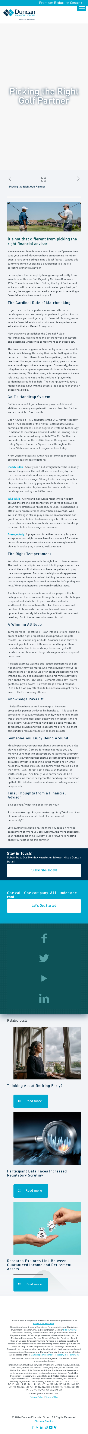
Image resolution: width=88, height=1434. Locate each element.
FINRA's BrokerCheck (43, 1323)
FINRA (66, 1330)
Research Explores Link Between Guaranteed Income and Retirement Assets (39, 1265)
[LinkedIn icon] (41, 1427)
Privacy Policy (36, 1397)
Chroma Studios (44, 1421)
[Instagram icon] (46, 1427)
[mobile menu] (81, 7)
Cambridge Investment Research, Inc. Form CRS (55, 1355)
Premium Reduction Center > (61, 3)
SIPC (73, 1330)
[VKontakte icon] (50, 1427)
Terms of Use (51, 1397)
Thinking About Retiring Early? (35, 1086)
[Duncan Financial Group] (19, 14)
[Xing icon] (55, 1427)
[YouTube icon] (37, 1427)
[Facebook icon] (32, 1427)
